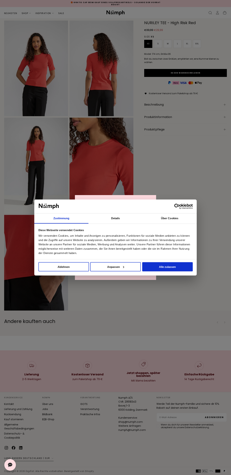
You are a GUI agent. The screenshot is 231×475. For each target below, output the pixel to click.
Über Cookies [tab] (169, 218)
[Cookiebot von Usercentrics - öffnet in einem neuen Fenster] (177, 206)
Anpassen (113, 266)
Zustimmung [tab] (61, 218)
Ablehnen (64, 266)
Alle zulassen (167, 266)
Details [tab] (115, 218)
